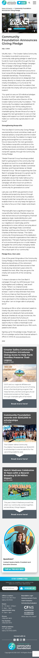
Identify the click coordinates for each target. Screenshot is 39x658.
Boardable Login (27, 596)
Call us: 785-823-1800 (14, 569)
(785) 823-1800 (7, 618)
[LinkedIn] (24, 640)
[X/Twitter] (15, 640)
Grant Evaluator (26, 600)
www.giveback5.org (23, 337)
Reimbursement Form (29, 598)
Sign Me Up (30, 588)
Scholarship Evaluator (29, 603)
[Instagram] (21, 640)
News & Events (7, 8)
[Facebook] (18, 640)
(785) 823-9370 (7, 623)
